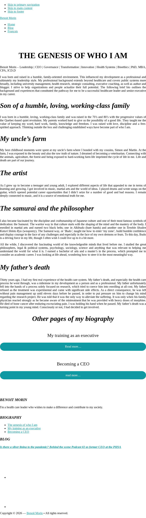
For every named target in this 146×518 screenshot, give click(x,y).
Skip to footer (16, 11)
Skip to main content (20, 8)
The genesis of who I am (22, 424)
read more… (73, 375)
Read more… (73, 346)
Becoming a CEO (18, 431)
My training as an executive (24, 428)
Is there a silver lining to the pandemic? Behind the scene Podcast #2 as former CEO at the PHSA (60, 447)
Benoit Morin (8, 18)
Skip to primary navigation (24, 4)
